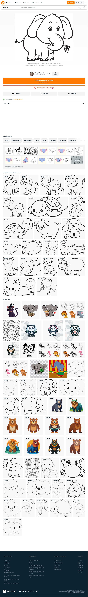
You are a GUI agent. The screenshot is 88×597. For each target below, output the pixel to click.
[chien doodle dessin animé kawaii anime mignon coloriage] (72, 228)
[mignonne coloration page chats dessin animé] (11, 328)
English (79, 555)
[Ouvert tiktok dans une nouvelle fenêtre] (31, 585)
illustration (72, 140)
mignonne (63, 140)
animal (6, 140)
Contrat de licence (33, 555)
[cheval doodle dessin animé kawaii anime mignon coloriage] (14, 206)
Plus (42, 3)
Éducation (7, 565)
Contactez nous (57, 557)
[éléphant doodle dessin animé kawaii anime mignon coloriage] (11, 402)
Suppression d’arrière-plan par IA (11, 574)
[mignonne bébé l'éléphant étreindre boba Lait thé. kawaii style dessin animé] (49, 308)
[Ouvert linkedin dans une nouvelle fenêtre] (25, 585)
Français (79, 565)
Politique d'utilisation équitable (74, 587)
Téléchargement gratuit (43, 81)
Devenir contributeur (56, 563)
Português (80, 560)
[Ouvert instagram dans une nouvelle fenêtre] (23, 585)
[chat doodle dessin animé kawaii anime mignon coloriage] (49, 246)
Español (79, 557)
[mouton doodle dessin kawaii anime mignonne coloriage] (70, 264)
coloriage (53, 140)
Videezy (6, 560)
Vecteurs (8, 3)
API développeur (8, 567)
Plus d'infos (7, 103)
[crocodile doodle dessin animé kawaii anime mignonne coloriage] (71, 246)
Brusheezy (7, 555)
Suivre (54, 74)
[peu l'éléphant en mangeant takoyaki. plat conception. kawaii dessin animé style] (30, 308)
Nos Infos (55, 560)
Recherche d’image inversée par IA (9, 570)
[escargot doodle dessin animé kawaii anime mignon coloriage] (30, 264)
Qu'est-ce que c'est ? (18, 99)
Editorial (34, 3)
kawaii (37, 140)
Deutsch (79, 562)
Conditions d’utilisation (63, 586)
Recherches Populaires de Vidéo (35, 570)
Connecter (77, 2)
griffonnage (27, 140)
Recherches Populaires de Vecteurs (35, 563)
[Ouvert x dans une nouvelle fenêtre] (34, 585)
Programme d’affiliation (35, 560)
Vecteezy (6, 557)
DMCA (30, 557)
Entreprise (7, 562)
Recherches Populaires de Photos (35, 566)
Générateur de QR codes (11, 577)
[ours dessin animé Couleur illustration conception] (56, 402)
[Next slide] (81, 140)
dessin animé (16, 140)
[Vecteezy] (2, 2)
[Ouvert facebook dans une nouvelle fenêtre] (20, 585)
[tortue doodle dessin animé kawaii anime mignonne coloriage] (47, 206)
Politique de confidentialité (77, 586)
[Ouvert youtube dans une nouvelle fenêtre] (36, 585)
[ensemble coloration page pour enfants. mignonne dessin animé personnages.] (71, 308)
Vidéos (25, 3)
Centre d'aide (57, 555)
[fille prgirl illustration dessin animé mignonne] (31, 463)
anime (44, 140)
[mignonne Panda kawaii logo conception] (31, 328)
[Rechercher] (78, 7)
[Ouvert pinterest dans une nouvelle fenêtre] (28, 585)
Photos (17, 3)
